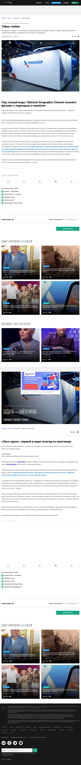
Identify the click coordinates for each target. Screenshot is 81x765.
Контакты (4, 732)
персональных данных (7, 754)
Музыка (42, 730)
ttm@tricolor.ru (60, 718)
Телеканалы (19, 727)
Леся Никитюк (8, 419)
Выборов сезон (9, 197)
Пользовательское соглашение (38, 737)
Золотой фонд (51, 730)
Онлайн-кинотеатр (44, 727)
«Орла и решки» (12, 464)
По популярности (71, 219)
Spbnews (9, 759)
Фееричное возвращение (12, 587)
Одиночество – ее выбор (12, 194)
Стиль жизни (33, 730)
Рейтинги (61, 730)
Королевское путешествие (13, 203)
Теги (11, 732)
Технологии (56, 727)
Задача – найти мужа (11, 191)
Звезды (13, 730)
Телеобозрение (67, 727)
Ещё (74, 2)
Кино (35, 727)
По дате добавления (55, 219)
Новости (16, 36)
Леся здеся (17, 419)
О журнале (70, 730)
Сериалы (28, 727)
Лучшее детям (22, 730)
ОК (35, 750)
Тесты (11, 727)
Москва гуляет (9, 200)
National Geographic (6, 36)
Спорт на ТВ (5, 730)
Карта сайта (5, 737)
